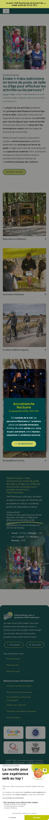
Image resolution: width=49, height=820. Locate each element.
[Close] (41, 373)
